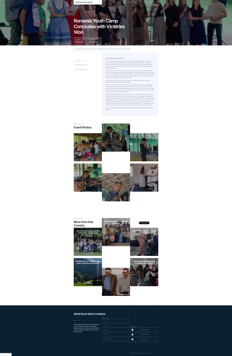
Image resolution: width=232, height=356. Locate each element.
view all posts (144, 222)
